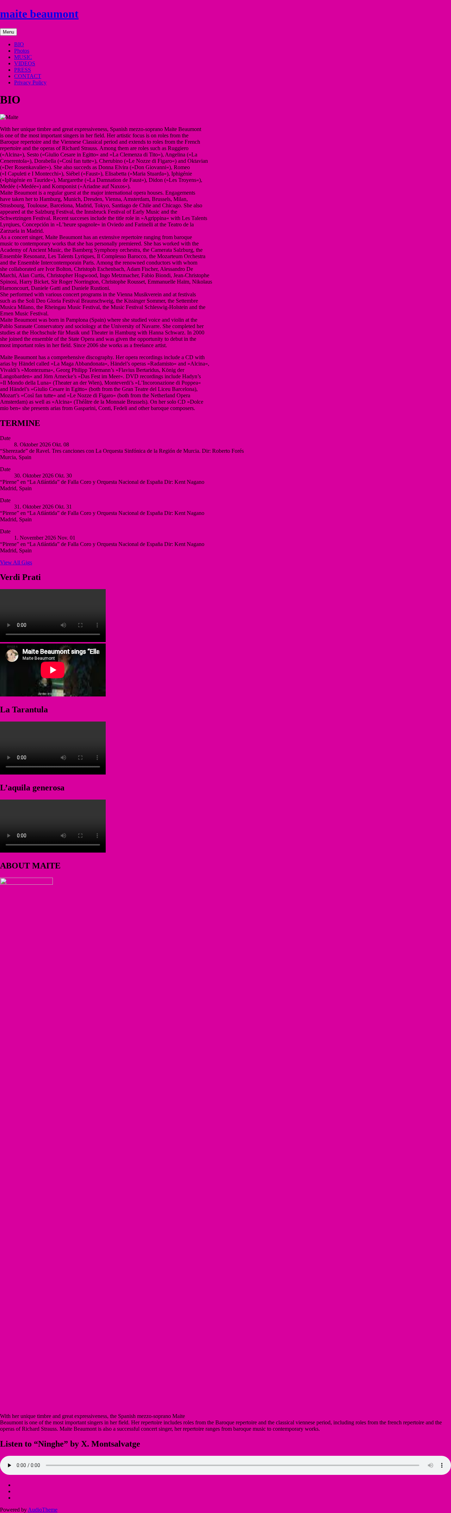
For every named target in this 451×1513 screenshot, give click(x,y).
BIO (19, 44)
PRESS (22, 70)
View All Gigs (16, 562)
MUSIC (23, 57)
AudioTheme (42, 1510)
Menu (8, 32)
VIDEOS (24, 63)
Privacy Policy (30, 82)
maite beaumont (39, 13)
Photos (21, 51)
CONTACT (27, 76)
